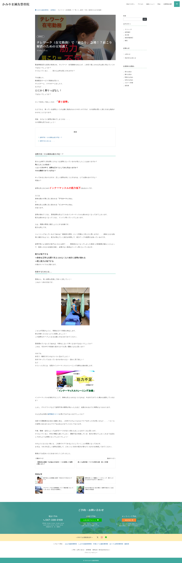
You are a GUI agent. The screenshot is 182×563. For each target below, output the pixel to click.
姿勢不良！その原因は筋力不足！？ (51, 137)
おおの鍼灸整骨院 (71, 544)
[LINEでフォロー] (106, 537)
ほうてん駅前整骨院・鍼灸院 (119, 544)
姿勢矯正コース (53, 414)
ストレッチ (128, 29)
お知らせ (127, 54)
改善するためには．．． (47, 141)
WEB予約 (128, 520)
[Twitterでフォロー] (98, 537)
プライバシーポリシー (91, 552)
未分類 (127, 35)
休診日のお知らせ (130, 58)
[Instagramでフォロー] (102, 537)
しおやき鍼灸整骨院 (85, 544)
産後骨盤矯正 (129, 37)
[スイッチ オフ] (176, 4)
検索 (124, 16)
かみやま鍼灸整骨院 (15, 4)
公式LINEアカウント (90, 520)
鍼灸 (126, 40)
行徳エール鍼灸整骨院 (100, 544)
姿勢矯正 (40, 36)
